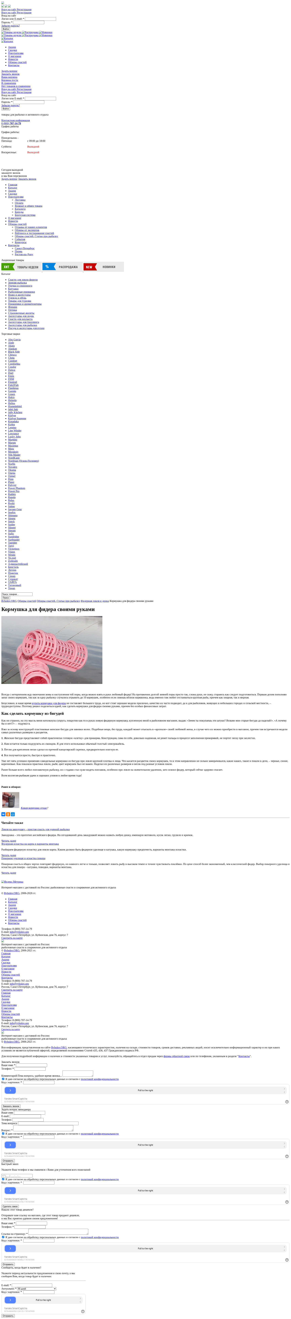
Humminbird (15, 406)
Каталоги (20, 208)
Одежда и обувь (17, 297)
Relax (11, 500)
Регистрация (24, 9)
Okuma (12, 470)
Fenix (11, 376)
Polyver (12, 485)
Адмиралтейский (18, 563)
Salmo (11, 506)
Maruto (12, 442)
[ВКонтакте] (3, 814)
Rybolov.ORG (9, 601)
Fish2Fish (13, 385)
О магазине (14, 56)
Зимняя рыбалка (17, 282)
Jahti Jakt (13, 409)
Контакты (13, 65)
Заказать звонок (10, 74)
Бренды (19, 212)
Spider (11, 524)
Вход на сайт (9, 9)
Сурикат (13, 579)
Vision (11, 551)
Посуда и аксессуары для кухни (26, 328)
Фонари (12, 306)
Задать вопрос (9, 71)
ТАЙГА (12, 582)
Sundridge (13, 536)
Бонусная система (25, 215)
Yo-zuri (12, 557)
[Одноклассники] (8, 814)
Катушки (13, 288)
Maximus (13, 445)
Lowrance (13, 433)
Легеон (12, 570)
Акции (12, 47)
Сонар (11, 576)
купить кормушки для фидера (49, 703)
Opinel (11, 476)
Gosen (11, 394)
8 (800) (11, 123)
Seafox (11, 512)
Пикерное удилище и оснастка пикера (23, 858)
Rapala (11, 497)
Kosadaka (13, 421)
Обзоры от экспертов (27, 230)
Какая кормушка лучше (34, 808)
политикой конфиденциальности (100, 1079)
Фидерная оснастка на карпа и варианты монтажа (30, 843)
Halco (11, 397)
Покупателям (15, 53)
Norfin (11, 463)
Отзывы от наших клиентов (31, 227)
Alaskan (12, 348)
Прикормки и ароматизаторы (25, 303)
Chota (11, 357)
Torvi (11, 545)
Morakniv (13, 451)
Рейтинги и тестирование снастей (34, 233)
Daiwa (11, 369)
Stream (11, 530)
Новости (13, 59)
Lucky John (14, 436)
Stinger (12, 527)
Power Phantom (16, 488)
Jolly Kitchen (15, 412)
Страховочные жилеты (21, 313)
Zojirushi (13, 560)
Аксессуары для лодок (21, 316)
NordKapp (14, 457)
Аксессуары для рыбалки (22, 325)
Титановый (14, 585)
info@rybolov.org (19, 931)
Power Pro (13, 491)
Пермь (18, 251)
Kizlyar (12, 415)
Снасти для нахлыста (20, 319)
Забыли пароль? (10, 25)
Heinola (12, 400)
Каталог (12, 187)
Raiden (12, 494)
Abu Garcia (14, 339)
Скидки (12, 50)
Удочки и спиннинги (20, 285)
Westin (11, 554)
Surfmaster (14, 539)
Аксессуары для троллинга (23, 322)
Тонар (11, 588)
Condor (12, 366)
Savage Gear (15, 509)
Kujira (11, 424)
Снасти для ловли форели (23, 279)
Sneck (11, 521)
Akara (11, 345)
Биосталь (13, 567)
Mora (11, 448)
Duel (10, 373)
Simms (11, 518)
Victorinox (13, 548)
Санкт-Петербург (25, 248)
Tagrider (12, 542)
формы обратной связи (177, 1056)
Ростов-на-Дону (24, 254)
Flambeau (13, 388)
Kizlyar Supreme (17, 418)
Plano (11, 482)
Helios (11, 403)
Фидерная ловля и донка (95, 601)
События (20, 239)
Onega (11, 473)
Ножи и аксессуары (19, 294)
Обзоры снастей (17, 62)
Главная (12, 184)
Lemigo (12, 427)
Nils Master (14, 454)
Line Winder (14, 430)
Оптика (12, 310)
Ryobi (11, 503)
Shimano (13, 515)
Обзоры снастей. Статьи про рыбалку (36, 236)
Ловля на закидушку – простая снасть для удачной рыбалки (35, 829)
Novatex (12, 466)
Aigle (11, 342)
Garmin (12, 391)
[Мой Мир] (13, 814)
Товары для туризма (19, 300)
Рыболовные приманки (21, 291)
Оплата (19, 202)
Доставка (20, 199)
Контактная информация (15, 120)
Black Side (14, 351)
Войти (6, 29)
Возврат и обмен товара (28, 205)
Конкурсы (20, 242)
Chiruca (12, 354)
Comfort (12, 360)
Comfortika (14, 363)
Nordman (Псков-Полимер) (23, 460)
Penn (10, 479)
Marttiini (12, 439)
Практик (13, 573)
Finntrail (12, 382)
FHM (11, 379)
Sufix (11, 533)
